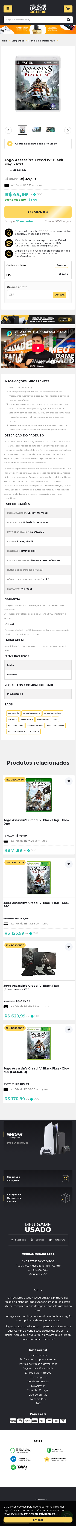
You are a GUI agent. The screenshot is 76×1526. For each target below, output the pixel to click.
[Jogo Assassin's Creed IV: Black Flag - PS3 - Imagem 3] (51, 130)
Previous (8, 130)
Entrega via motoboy (38, 1372)
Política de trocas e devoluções (38, 1364)
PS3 (55, 719)
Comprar (38, 212)
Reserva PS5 (38, 1399)
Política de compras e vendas (38, 1359)
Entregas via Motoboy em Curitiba (14, 1198)
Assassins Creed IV (55, 725)
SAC (38, 1403)
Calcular (60, 295)
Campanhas (17, 41)
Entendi (38, 1519)
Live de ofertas (38, 1394)
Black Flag (34, 732)
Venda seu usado (38, 1381)
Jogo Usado (13, 713)
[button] (38, 143)
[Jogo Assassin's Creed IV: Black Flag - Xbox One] (39, 814)
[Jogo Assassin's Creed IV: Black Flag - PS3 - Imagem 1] (22, 130)
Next (67, 132)
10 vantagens (38, 1377)
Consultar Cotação (38, 1390)
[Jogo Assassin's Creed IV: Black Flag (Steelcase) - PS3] (39, 980)
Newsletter (38, 1385)
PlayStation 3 (27, 719)
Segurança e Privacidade (38, 1368)
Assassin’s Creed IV (16, 732)
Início (4, 41)
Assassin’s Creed (35, 725)
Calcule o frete (17, 287)
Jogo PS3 (12, 719)
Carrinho (68, 8)
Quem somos (38, 1355)
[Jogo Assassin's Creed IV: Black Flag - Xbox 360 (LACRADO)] (39, 1063)
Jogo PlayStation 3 (31, 713)
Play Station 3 (43, 719)
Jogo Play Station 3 (52, 713)
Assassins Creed (15, 725)
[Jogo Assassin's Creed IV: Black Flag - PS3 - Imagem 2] (37, 130)
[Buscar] (68, 19)
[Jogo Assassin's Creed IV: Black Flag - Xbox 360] (39, 897)
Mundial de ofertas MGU (41, 41)
